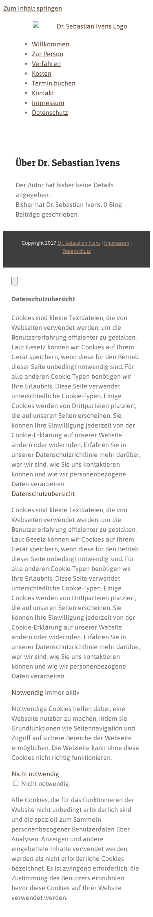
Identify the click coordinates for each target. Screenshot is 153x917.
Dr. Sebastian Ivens (79, 243)
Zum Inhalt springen (32, 8)
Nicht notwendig (45, 783)
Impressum (116, 243)
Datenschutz (76, 251)
